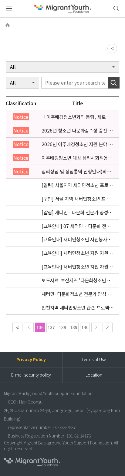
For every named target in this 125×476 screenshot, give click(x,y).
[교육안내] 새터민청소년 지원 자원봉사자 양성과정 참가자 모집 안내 (77, 266)
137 (51, 327)
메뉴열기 (9, 8)
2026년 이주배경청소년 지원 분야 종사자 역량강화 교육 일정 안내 (77, 144)
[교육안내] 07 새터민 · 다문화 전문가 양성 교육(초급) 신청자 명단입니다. (76, 226)
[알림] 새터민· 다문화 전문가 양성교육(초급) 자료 (77, 212)
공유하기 (112, 48)
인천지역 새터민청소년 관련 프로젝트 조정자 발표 (77, 307)
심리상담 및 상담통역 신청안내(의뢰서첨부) (76, 171)
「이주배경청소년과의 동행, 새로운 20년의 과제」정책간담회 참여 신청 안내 (76, 117)
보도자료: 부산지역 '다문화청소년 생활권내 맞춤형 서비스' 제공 (76, 280)
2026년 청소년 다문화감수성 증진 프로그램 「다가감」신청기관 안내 (77, 130)
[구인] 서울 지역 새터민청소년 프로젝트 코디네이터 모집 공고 (76, 199)
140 (85, 327)
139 (73, 327)
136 (40, 327)
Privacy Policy (31, 359)
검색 (116, 9)
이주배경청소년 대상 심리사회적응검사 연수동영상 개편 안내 (77, 158)
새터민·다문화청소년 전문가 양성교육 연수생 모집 (76, 294)
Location (94, 375)
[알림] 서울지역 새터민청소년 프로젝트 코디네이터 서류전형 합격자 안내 (77, 185)
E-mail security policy (31, 375)
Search (114, 82)
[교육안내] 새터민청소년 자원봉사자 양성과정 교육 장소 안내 (76, 239)
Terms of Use (93, 359)
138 (62, 327)
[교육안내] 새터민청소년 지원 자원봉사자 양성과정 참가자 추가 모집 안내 (77, 253)
